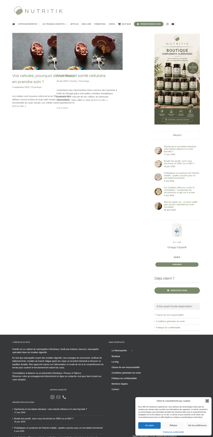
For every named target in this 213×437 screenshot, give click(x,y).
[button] (207, 400)
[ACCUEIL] (13, 24)
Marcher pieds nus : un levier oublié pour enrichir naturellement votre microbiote (180, 204)
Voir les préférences (197, 425)
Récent (177, 135)
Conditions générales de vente (170, 321)
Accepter (149, 425)
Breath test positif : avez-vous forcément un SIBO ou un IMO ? (179, 162)
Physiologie (45, 59)
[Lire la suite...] (19, 106)
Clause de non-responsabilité (170, 315)
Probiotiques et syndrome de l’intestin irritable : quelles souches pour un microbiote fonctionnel (181, 175)
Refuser (173, 425)
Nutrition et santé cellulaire (89, 47)
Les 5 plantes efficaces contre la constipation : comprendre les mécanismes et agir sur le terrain (179, 190)
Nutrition (84, 57)
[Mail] (58, 397)
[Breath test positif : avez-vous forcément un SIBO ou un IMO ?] (158, 161)
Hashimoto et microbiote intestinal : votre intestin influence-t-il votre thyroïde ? (180, 149)
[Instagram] (52, 397)
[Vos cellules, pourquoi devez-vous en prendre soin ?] (45, 51)
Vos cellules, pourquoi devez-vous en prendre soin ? (45, 45)
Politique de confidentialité (173, 432)
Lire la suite (62, 108)
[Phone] (64, 397)
